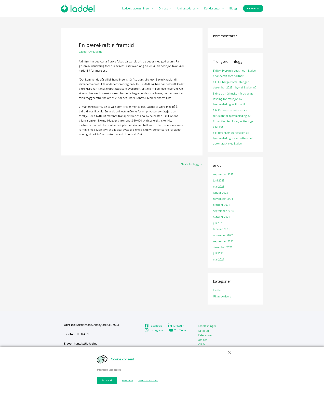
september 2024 (223, 211)
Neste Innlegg (191, 164)
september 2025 (223, 174)
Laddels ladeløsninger (136, 8)
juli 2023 (218, 223)
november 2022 (223, 235)
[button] (253, 8)
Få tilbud (203, 331)
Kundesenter (212, 8)
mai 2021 (218, 259)
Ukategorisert (222, 296)
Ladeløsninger (207, 326)
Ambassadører (186, 8)
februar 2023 (221, 229)
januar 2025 (220, 192)
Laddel (83, 52)
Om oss (163, 8)
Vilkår (201, 344)
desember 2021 (222, 247)
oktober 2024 (221, 205)
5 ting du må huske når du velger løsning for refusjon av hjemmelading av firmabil (234, 99)
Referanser (205, 335)
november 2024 (223, 199)
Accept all (107, 380)
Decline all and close (148, 380)
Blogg (233, 8)
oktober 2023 (221, 217)
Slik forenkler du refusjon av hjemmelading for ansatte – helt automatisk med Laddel (233, 138)
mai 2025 (218, 186)
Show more (127, 380)
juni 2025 (218, 180)
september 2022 (223, 241)
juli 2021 (218, 253)
